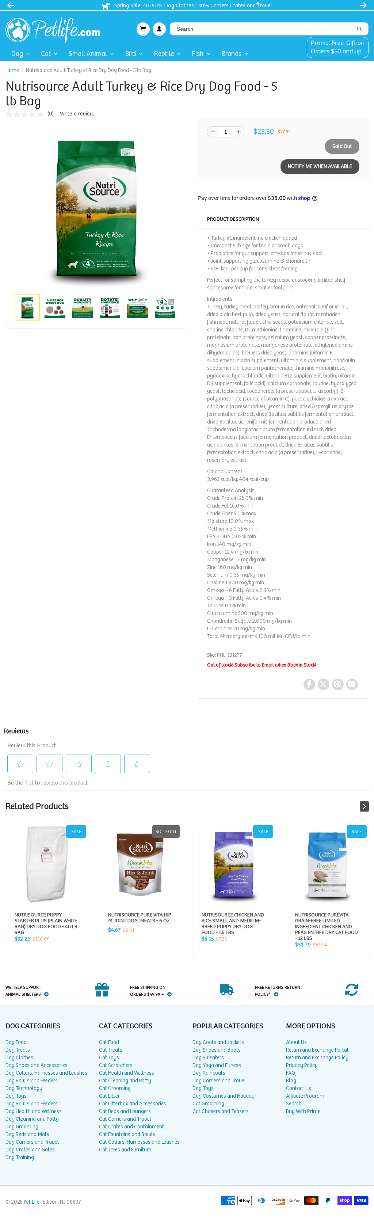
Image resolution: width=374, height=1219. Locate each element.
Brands (231, 54)
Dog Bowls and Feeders (31, 1081)
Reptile (164, 54)
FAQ (290, 1073)
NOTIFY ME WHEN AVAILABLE (320, 166)
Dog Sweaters (208, 1058)
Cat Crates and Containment (131, 1127)
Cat (46, 54)
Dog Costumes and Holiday (223, 1096)
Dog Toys (16, 1096)
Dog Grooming (21, 1127)
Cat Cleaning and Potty (125, 1081)
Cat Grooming (115, 1088)
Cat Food (109, 1042)
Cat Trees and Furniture (125, 1150)
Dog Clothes (19, 1058)
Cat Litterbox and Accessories (132, 1104)
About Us (296, 1042)
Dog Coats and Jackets (218, 1042)
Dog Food (16, 1042)
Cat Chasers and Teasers (220, 1111)
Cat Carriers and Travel (125, 1119)
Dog (17, 54)
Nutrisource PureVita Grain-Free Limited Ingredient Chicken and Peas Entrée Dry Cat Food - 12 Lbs (327, 864)
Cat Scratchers (116, 1065)
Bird (130, 54)
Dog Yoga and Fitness (216, 1065)
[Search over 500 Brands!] (359, 29)
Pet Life (31, 1202)
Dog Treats (17, 1050)
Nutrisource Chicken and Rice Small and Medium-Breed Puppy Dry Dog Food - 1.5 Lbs (233, 864)
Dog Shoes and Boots (216, 1050)
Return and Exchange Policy (317, 1058)
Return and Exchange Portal (317, 1050)
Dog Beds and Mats (27, 1134)
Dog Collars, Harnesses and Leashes (46, 1073)
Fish (197, 54)
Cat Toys (109, 1058)
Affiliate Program (305, 1096)
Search (294, 1104)
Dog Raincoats (208, 1073)
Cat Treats (110, 1050)
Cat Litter (109, 1096)
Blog (291, 1081)
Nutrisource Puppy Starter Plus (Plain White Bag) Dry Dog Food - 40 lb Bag (46, 864)
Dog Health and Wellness (33, 1111)
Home (12, 70)
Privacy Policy (302, 1065)
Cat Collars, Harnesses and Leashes (139, 1142)
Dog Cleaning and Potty (32, 1119)
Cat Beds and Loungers (125, 1111)
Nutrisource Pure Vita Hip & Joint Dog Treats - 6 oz (140, 864)
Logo (55, 29)
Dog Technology (23, 1088)
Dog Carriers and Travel (32, 1142)
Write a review (77, 114)
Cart (143, 28)
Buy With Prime (303, 1111)
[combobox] (269, 28)
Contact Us (298, 1088)
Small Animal (88, 54)
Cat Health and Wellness (126, 1073)
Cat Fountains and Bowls (127, 1134)
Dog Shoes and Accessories (36, 1065)
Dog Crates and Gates (30, 1150)
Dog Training (19, 1157)
